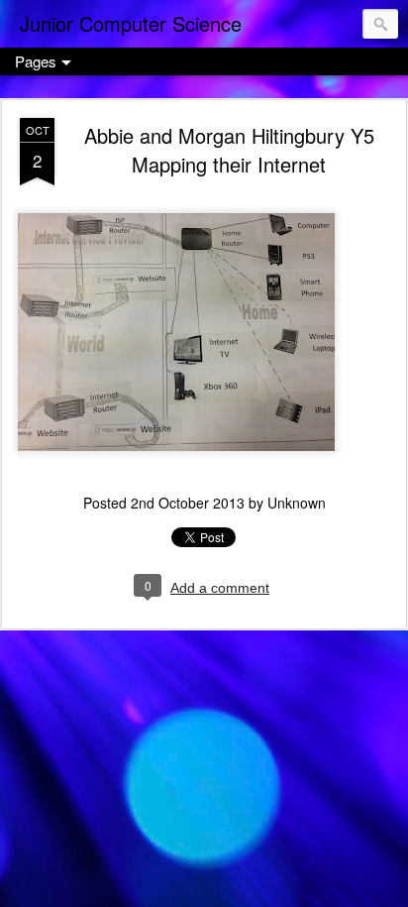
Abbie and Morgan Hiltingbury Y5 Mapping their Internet (229, 149)
